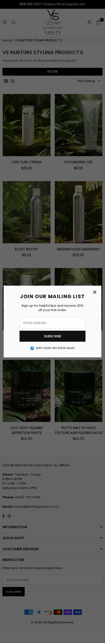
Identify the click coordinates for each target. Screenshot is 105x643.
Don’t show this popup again (55, 348)
